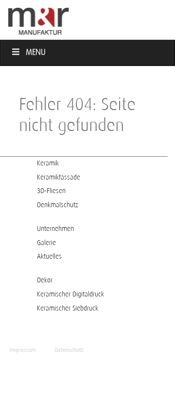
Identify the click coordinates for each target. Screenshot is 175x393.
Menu (36, 53)
